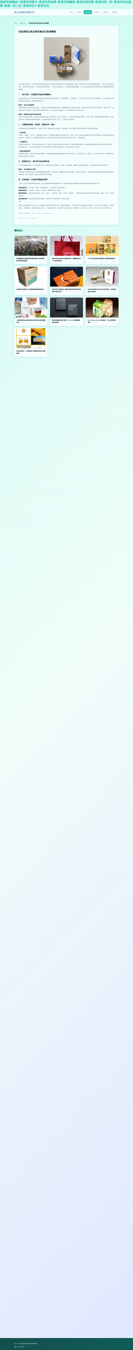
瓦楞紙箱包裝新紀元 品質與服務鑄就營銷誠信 (30, 289)
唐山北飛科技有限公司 (24, 12)
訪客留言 (114, 12)
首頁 (71, 12)
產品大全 (87, 12)
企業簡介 (79, 12)
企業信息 (105, 12)
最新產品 (18, 230)
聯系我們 (96, 12)
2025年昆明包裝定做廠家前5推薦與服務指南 (101, 258)
